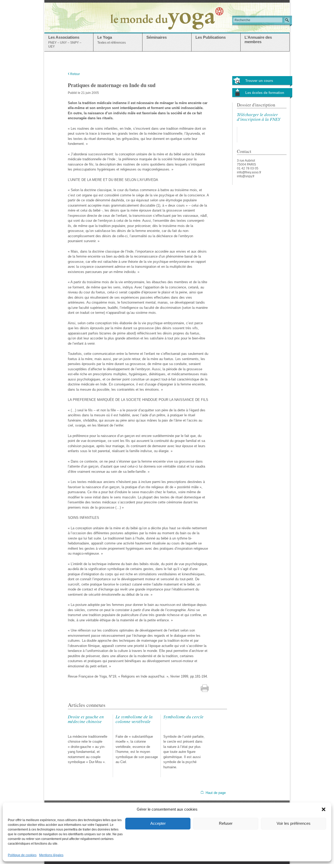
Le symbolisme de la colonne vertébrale (134, 719)
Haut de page (216, 793)
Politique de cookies (22, 855)
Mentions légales (51, 855)
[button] (323, 809)
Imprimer (205, 688)
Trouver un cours (259, 81)
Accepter (158, 823)
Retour (74, 74)
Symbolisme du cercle (183, 717)
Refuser (225, 823)
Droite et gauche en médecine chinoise (86, 719)
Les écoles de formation (264, 93)
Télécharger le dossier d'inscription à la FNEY (258, 116)
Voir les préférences (294, 823)
